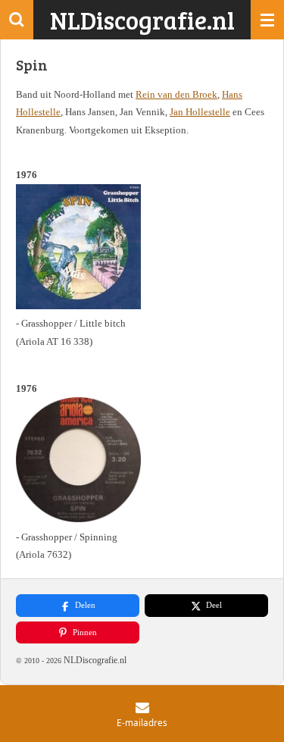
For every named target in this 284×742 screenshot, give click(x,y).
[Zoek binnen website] (16, 19)
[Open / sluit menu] (267, 19)
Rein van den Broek (176, 94)
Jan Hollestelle (200, 111)
